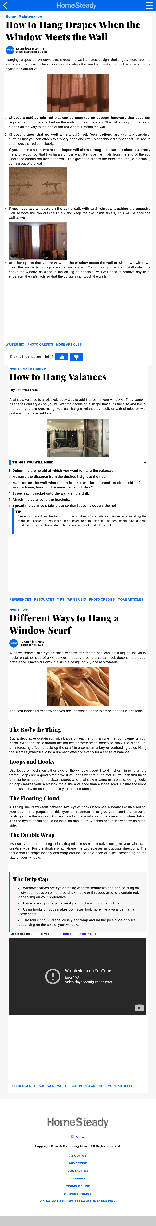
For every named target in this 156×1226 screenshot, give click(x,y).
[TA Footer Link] (78, 1136)
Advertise (78, 1163)
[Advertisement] (40, 311)
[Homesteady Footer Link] (78, 1123)
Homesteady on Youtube (80, 934)
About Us (77, 1155)
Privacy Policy (78, 1193)
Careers (78, 1178)
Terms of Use (78, 1186)
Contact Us (78, 1171)
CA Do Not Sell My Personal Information (78, 1201)
